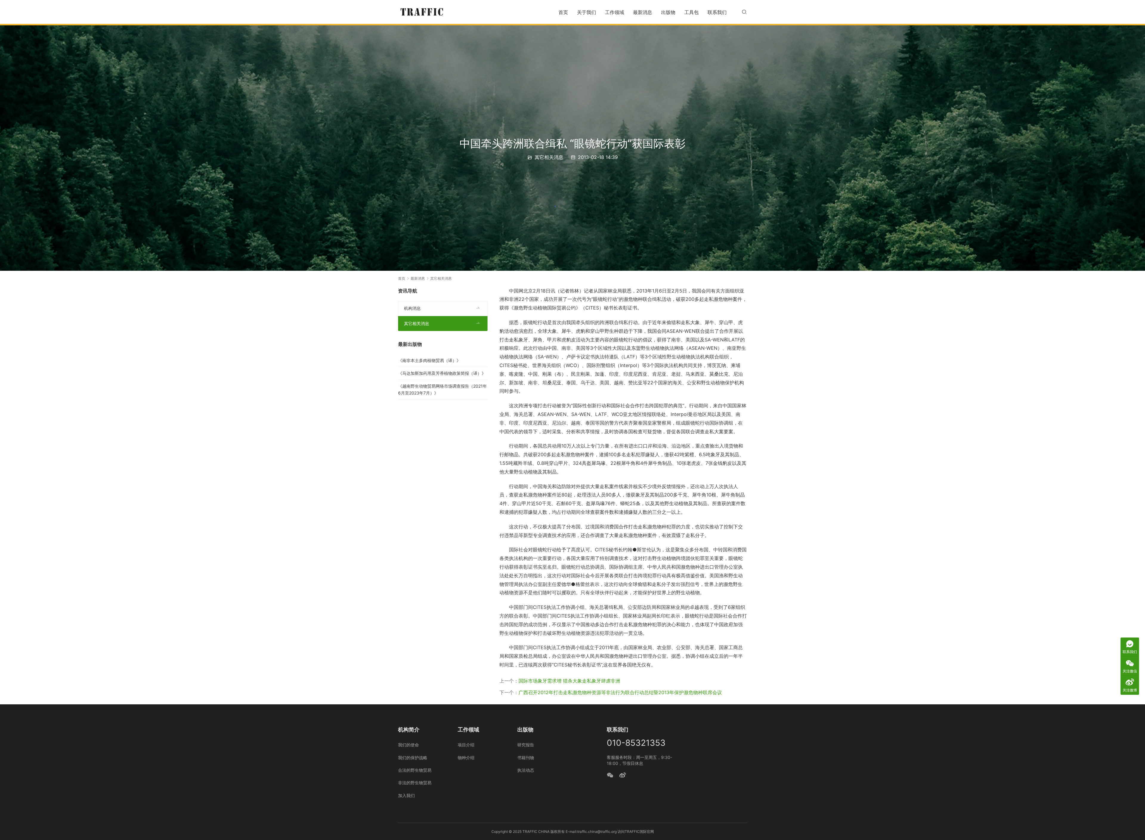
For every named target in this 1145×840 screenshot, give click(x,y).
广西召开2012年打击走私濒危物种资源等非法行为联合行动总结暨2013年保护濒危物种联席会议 (620, 692)
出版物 (668, 12)
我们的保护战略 (412, 757)
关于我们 (586, 12)
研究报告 (525, 744)
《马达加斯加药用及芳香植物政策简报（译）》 (442, 373)
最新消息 (642, 12)
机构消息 (412, 308)
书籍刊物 (525, 757)
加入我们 (406, 795)
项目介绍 (466, 744)
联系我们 (717, 12)
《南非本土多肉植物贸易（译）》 (429, 360)
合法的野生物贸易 (414, 770)
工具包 (691, 12)
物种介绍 (466, 757)
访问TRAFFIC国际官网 (636, 831)
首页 (563, 12)
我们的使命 (408, 744)
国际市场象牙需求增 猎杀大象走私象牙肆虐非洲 (569, 681)
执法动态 (525, 770)
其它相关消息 (549, 157)
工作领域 (614, 12)
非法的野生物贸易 (414, 782)
